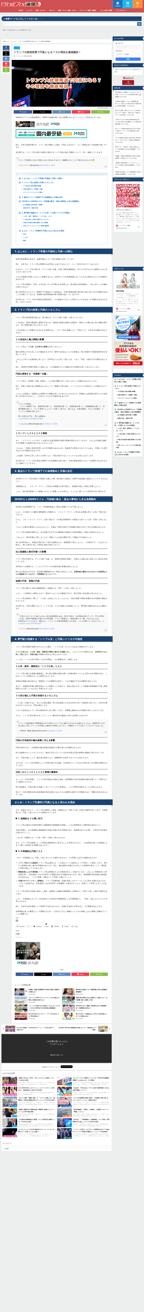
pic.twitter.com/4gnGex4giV (31, 418)
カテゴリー (119, 51)
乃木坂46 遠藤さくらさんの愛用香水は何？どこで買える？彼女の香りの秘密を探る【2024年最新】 (128, 103)
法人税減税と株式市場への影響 (32, 205)
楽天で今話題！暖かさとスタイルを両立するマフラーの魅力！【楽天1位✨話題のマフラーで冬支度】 (128, 112)
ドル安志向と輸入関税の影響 (32, 186)
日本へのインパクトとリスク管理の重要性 (36, 226)
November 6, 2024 (47, 165)
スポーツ (51, 10)
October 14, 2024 (50, 424)
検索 (128, 59)
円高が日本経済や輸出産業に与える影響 (35, 222)
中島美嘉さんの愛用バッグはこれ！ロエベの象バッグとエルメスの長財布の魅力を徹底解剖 (128, 94)
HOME (21, 10)
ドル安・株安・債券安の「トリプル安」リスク (37, 216)
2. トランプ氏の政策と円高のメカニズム (36, 182)
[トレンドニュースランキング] (128, 77)
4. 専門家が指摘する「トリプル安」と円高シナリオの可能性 (44, 213)
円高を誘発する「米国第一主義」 (33, 189)
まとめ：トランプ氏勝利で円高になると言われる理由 (41, 230)
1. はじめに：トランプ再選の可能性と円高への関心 (41, 178)
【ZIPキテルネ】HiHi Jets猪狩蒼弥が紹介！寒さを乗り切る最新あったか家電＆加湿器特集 (128, 122)
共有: (24, 234)
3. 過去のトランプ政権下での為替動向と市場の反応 (41, 197)
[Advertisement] (128, 249)
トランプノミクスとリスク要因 (32, 192)
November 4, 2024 (46, 628)
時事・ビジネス (40, 10)
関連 (24, 240)
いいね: (25, 237)
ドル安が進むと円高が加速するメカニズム (36, 219)
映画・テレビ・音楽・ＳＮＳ (67, 10)
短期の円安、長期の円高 (30, 208)
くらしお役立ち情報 (106, 10)
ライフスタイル (120, 10)
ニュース (29, 10)
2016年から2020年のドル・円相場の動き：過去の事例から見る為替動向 (49, 201)
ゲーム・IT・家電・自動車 (88, 10)
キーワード (119, 43)
